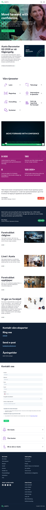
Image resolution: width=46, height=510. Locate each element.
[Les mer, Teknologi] (41, 84)
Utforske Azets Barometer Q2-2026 (7, 65)
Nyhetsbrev (4, 475)
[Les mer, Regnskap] (20, 93)
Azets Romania (28, 492)
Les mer (2, 244)
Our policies (27, 468)
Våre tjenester (5, 461)
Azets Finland (28, 487)
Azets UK (27, 496)
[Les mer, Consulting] (20, 101)
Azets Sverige (28, 494)
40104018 (5, 335)
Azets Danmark (28, 485)
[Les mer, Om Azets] (42, 429)
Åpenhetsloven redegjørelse (31, 473)
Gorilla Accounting (29, 501)
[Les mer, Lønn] (20, 84)
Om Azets (4, 459)
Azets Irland (27, 489)
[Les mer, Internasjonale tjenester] (41, 93)
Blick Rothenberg (29, 499)
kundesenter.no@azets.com (9, 346)
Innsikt (3, 466)
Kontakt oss (4, 470)
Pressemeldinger (6, 473)
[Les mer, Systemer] (20, 110)
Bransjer (4, 463)
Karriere (4, 468)
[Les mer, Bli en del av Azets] (42, 446)
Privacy (26, 463)
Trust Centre (28, 461)
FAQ (3, 477)
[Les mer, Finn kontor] (42, 438)
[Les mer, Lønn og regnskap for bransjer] (41, 103)
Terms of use (28, 470)
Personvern (27, 459)
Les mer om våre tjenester (8, 30)
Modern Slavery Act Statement (32, 466)
